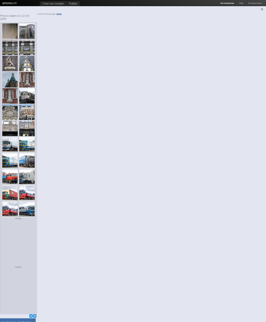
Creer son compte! (53, 3)
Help (241, 3)
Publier (73, 3)
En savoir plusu (255, 3)
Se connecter (227, 3)
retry (59, 13)
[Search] (262, 9)
